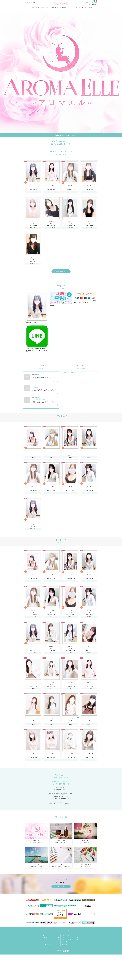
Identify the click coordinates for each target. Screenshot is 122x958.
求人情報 (64, 941)
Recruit (84, 8)
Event (37, 8)
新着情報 (45, 937)
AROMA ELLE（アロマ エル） (61, 956)
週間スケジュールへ (61, 271)
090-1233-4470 (92, 3)
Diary (71, 8)
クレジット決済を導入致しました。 (82, 302)
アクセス (61, 886)
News (42, 8)
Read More (55, 381)
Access (78, 8)
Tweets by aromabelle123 (70, 372)
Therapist (55, 8)
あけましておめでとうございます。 (39, 376)
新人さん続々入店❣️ (31, 323)
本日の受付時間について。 (37, 388)
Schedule (63, 8)
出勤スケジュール (66, 935)
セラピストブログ (66, 939)
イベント (45, 939)
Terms (90, 8)
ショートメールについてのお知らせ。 (39, 399)
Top (33, 8)
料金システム (46, 941)
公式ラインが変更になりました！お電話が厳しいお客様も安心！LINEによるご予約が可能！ (37, 350)
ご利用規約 (65, 944)
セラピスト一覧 (47, 944)
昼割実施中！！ (54, 306)
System (48, 8)
